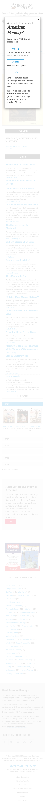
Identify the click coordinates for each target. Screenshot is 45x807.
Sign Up (15, 48)
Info (16, 72)
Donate (15, 62)
